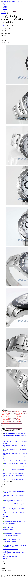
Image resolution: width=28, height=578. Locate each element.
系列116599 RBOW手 (11, 423)
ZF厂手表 (6, 425)
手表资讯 (5, 6)
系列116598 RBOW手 (11, 421)
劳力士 (4, 13)
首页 (4, 3)
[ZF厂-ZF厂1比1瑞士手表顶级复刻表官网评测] (11, 1)
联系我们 (5, 9)
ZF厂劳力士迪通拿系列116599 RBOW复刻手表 (14, 433)
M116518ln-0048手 (10, 418)
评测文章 (5, 4)
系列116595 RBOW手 (11, 419)
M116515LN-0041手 (11, 416)
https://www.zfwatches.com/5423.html (14, 428)
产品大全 (5, 7)
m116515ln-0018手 (10, 414)
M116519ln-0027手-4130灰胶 (14, 413)
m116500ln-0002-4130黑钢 (14, 411)
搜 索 (14, 11)
